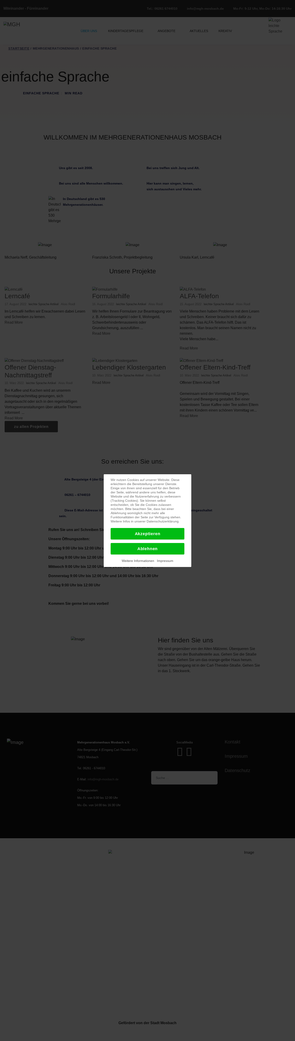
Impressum (165, 561)
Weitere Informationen (138, 561)
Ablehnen (147, 548)
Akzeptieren (147, 533)
